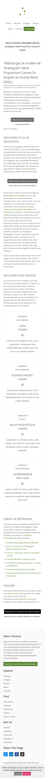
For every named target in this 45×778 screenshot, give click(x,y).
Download (29, 29)
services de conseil (15, 593)
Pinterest (8, 742)
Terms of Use (9, 716)
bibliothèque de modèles (14, 195)
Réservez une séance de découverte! (22, 611)
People (36, 23)
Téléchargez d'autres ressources (22, 181)
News (10, 29)
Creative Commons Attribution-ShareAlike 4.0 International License (19, 209)
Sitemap (7, 705)
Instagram (8, 738)
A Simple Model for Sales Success (20, 559)
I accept (18, 774)
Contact (18, 29)
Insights (26, 23)
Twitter (7, 727)
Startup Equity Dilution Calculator (21, 569)
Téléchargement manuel (22, 119)
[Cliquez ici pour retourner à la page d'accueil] (22, 11)
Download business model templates (20, 664)
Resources (8, 709)
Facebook (8, 735)
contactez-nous (25, 599)
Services (17, 23)
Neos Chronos (10, 641)
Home (8, 23)
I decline (26, 774)
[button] (6, 754)
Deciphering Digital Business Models (22, 542)
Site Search (8, 702)
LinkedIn (7, 731)
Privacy (7, 713)
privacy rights (23, 767)
